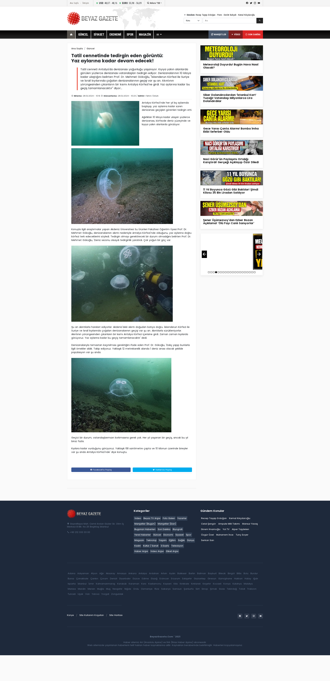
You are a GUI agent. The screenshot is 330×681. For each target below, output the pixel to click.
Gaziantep (200, 578)
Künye (70, 615)
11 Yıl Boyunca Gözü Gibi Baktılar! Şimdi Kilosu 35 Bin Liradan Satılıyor (230, 191)
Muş (108, 588)
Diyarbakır (125, 578)
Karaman (134, 583)
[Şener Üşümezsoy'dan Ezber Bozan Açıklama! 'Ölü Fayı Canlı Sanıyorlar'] (231, 208)
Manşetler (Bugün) (144, 523)
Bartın (192, 573)
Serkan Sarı (207, 540)
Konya (226, 583)
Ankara (154, 3)
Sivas (222, 588)
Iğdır (255, 578)
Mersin (91, 588)
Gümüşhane (225, 578)
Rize (157, 588)
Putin (219, 15)
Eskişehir (187, 578)
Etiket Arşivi (172, 551)
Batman (201, 573)
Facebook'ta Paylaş (102, 469)
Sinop (205, 588)
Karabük (122, 583)
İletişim (85, 3)
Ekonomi (168, 534)
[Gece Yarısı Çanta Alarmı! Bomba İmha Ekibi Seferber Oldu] (231, 116)
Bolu (246, 573)
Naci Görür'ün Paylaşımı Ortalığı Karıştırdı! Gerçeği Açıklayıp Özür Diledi (231, 160)
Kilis (176, 583)
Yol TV (226, 529)
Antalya (143, 573)
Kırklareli (196, 583)
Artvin (164, 573)
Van (87, 594)
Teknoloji (151, 540)
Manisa (72, 588)
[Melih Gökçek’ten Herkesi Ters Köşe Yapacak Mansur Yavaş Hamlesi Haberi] (231, 252)
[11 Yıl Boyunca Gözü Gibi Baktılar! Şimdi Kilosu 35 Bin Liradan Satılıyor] (231, 177)
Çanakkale (82, 578)
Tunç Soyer (242, 534)
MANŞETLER (219, 34)
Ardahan (154, 573)
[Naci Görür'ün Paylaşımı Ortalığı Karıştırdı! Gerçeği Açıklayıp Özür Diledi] (231, 147)
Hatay (248, 578)
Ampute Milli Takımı (229, 523)
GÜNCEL (83, 34)
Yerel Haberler (142, 534)
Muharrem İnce (224, 534)
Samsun (177, 588)
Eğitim (172, 540)
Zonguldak (117, 594)
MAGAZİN (145, 34)
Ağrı (101, 573)
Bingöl (231, 573)
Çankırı (94, 578)
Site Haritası (116, 615)
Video (137, 518)
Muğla (100, 588)
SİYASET (99, 34)
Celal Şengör (208, 523)
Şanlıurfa (189, 588)
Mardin (82, 588)
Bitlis (239, 573)
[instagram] (255, 3)
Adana (71, 573)
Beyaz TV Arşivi (152, 518)
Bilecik (222, 573)
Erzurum (175, 578)
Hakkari (238, 578)
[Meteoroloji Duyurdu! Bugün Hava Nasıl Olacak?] (231, 52)
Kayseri (167, 583)
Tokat (242, 588)
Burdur (254, 573)
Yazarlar (182, 518)
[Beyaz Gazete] (84, 513)
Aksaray (110, 573)
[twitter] (251, 3)
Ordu (136, 588)
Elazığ (154, 578)
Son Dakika (164, 529)
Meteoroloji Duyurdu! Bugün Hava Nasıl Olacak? (230, 66)
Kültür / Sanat (150, 545)
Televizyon (177, 545)
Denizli (113, 578)
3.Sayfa (165, 545)
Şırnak (213, 588)
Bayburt (212, 573)
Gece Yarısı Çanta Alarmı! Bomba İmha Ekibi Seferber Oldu (231, 130)
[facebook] (247, 3)
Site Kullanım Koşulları (91, 615)
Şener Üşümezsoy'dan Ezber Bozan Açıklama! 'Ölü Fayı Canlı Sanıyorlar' (228, 221)
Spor (188, 534)
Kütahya (237, 583)
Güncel (91, 48)
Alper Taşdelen (240, 529)
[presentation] (204, 254)
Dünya (190, 540)
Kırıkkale (184, 583)
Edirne (145, 578)
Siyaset (179, 534)
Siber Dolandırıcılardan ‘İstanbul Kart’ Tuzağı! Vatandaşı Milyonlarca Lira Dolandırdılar (229, 98)
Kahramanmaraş (105, 583)
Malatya (248, 583)
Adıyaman (83, 573)
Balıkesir (182, 573)
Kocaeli (217, 583)
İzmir (91, 583)
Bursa (71, 578)
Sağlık (181, 540)
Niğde (127, 588)
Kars (143, 583)
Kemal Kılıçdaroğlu (246, 15)
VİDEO (236, 34)
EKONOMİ (115, 34)
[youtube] (259, 3)
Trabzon (251, 588)
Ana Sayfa (74, 3)
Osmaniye (146, 588)
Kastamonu (154, 583)
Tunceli (72, 594)
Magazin (139, 540)
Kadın (137, 545)
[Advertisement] (48, 94)
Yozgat (105, 594)
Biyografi (178, 529)
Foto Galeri (169, 518)
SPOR (130, 34)
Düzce (136, 578)
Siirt (198, 588)
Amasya (121, 573)
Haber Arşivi (141, 551)
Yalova (95, 594)
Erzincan (164, 578)
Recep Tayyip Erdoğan (205, 15)
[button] (159, 34)
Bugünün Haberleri (144, 529)
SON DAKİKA (254, 34)
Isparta (72, 583)
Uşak (80, 594)
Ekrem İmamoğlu (210, 529)
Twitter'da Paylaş (163, 469)
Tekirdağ (232, 588)
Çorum (104, 578)
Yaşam (163, 540)
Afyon (94, 573)
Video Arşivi (157, 551)
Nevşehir (117, 588)
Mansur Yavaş (250, 523)
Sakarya (165, 588)
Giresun (212, 578)
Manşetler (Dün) (167, 523)
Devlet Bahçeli (230, 15)
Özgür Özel (207, 534)
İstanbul (82, 583)
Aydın (172, 573)
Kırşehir (207, 583)
